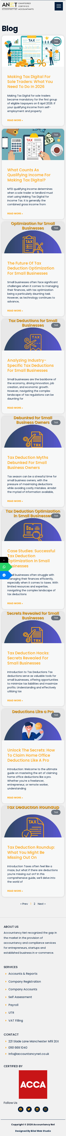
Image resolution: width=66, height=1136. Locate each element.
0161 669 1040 (17, 1047)
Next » (42, 904)
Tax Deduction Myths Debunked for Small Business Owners (27, 462)
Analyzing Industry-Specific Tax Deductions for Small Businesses (30, 365)
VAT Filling (15, 1021)
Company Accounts (22, 989)
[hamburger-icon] (59, 6)
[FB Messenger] (4, 575)
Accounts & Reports (22, 974)
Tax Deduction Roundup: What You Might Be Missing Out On (31, 852)
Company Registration (24, 982)
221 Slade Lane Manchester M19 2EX (33, 1041)
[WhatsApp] (4, 567)
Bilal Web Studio (41, 1131)
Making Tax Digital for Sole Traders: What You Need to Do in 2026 (30, 81)
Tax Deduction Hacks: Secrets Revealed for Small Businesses (28, 658)
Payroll (13, 1005)
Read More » (15, 120)
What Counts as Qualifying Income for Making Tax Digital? (29, 175)
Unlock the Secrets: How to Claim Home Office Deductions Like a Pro (31, 755)
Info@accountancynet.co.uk (28, 1054)
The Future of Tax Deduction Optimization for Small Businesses (30, 268)
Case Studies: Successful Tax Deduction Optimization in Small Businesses (31, 558)
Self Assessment (20, 997)
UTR (11, 1013)
